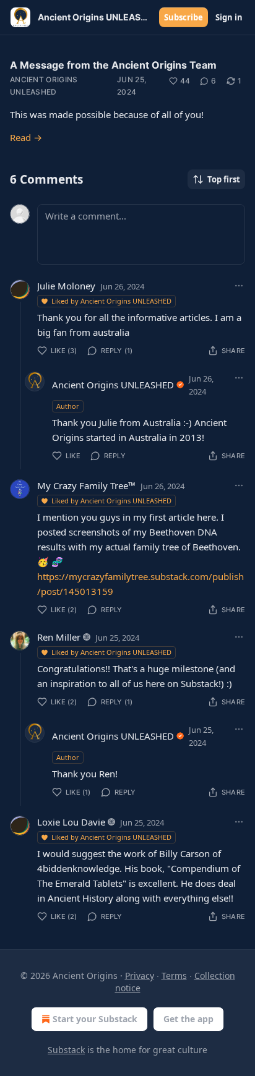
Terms (174, 975)
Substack (66, 1050)
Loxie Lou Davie (71, 822)
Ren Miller (58, 637)
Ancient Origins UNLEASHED (44, 85)
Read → (26, 137)
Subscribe (183, 17)
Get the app (188, 1019)
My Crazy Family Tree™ (86, 485)
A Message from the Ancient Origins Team (113, 65)
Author (67, 406)
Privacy (139, 975)
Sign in (229, 17)
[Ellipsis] (239, 286)
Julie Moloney (66, 286)
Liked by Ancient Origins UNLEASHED (111, 300)
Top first (223, 179)
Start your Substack (95, 1019)
